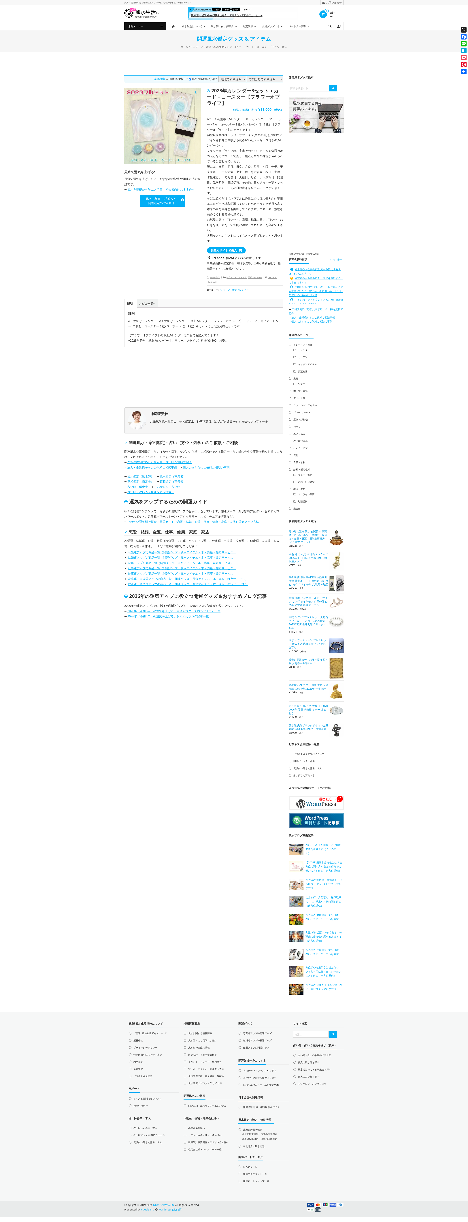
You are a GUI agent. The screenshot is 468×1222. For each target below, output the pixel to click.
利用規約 (138, 1061)
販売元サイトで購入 (224, 250)
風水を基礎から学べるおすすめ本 (261, 1084)
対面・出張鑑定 (306, 482)
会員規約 (138, 1069)
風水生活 (147, 12)
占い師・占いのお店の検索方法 (314, 1055)
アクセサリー (300, 398)
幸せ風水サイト (184, 2)
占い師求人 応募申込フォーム (149, 1135)
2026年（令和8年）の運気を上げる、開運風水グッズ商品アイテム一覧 (173, 611)
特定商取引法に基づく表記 (147, 1054)
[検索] (333, 88)
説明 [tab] (130, 303)
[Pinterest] (463, 64)
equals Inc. (147, 1209)
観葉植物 (302, 371)
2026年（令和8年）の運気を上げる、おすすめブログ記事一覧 (168, 616)
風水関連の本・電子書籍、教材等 (206, 1076)
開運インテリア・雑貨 (237, 277)
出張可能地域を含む (204, 79)
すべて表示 (336, 259)
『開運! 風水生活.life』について (150, 1033)
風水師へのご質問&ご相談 (202, 1040)
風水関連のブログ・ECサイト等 (205, 1083)
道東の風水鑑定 (250, 1138)
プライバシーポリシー (145, 1047)
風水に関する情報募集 (200, 1033)
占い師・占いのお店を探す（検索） (150, 492)
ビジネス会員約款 (142, 1076)
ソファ (301, 384)
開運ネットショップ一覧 (256, 1181)
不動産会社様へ (196, 1128)
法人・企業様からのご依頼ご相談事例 (152, 467)
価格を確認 (240, 110)
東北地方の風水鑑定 (254, 1146)
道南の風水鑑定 (269, 1138)
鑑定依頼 (248, 26)
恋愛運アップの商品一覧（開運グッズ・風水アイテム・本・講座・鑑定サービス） (182, 552)
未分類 (297, 508)
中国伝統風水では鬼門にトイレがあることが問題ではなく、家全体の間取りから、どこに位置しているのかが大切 (316, 291)
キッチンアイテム (307, 364)
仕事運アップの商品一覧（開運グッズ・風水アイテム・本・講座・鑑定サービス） (182, 568)
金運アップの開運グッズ (256, 1047)
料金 (254, 110)
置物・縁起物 (300, 419)
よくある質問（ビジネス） (147, 1098)
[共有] (463, 71)
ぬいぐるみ (299, 433)
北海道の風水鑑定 (252, 1129)
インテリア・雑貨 (200, 46)
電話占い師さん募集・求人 (307, 768)
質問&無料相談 (298, 259)
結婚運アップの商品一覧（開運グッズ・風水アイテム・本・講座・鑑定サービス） (182, 558)
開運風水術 (136, 2)
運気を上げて (149, 2)
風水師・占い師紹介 (222, 26)
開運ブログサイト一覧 (255, 1174)
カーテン (302, 357)
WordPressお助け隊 (170, 1209)
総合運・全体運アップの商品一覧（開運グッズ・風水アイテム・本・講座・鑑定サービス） (188, 584)
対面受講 (302, 501)
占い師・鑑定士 (137, 487)
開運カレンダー (255, 277)
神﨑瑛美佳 (215, 277)
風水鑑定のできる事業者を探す (314, 1069)
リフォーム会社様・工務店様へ (205, 1135)
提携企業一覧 (250, 1166)
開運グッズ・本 (271, 26)
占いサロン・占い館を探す (312, 1083)
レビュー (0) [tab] (146, 303)
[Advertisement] (234, 63)
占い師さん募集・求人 (305, 775)
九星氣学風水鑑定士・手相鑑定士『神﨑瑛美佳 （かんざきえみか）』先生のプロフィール (209, 421)
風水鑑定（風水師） (140, 476)
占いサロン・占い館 (167, 487)
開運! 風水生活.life (164, 1205)
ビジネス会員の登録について (308, 754)
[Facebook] (463, 36)
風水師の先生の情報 (199, 1047)
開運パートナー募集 (304, 761)
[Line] (463, 43)
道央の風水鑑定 (269, 1134)
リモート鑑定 (305, 474)
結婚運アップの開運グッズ (257, 1040)
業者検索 (159, 79)
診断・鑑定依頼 (301, 469)
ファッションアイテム (305, 405)
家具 (295, 378)
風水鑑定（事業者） (173, 476)
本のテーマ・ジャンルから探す (259, 1070)
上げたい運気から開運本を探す (259, 1077)
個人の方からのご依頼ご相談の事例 (206, 467)
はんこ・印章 (300, 448)
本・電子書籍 (300, 391)
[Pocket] (463, 57)
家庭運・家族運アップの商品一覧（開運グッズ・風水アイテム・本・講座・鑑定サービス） (188, 579)
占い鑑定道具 (300, 441)
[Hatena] (463, 50)
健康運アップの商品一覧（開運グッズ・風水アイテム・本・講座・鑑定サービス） (182, 573)
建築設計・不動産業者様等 (202, 1054)
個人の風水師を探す (308, 1062)
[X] (463, 29)
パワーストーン (301, 412)
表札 (295, 455)
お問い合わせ (140, 1105)
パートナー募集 (297, 26)
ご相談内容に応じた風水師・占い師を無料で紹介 (159, 462)
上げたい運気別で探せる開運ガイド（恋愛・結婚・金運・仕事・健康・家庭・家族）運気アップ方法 (193, 522)
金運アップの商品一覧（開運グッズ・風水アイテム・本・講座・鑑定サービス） (180, 563)
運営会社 (138, 1040)
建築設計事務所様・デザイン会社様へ (208, 1142)
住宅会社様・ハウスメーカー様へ (206, 1149)
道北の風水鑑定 (250, 1134)
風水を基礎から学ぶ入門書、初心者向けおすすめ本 (161, 189)
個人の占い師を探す (308, 1076)
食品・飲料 (299, 462)
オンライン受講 (306, 494)
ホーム (184, 46)
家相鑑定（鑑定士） (140, 482)
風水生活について (192, 26)
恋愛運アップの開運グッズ (257, 1033)
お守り (297, 426)
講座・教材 (299, 489)
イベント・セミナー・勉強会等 (205, 1061)
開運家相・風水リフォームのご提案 (207, 1105)
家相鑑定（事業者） (173, 482)
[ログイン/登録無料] (339, 26)
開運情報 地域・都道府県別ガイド (261, 1107)
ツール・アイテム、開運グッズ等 (206, 1069)
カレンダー (243, 289)
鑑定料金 (228, 263)
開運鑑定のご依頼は (161, 201)
